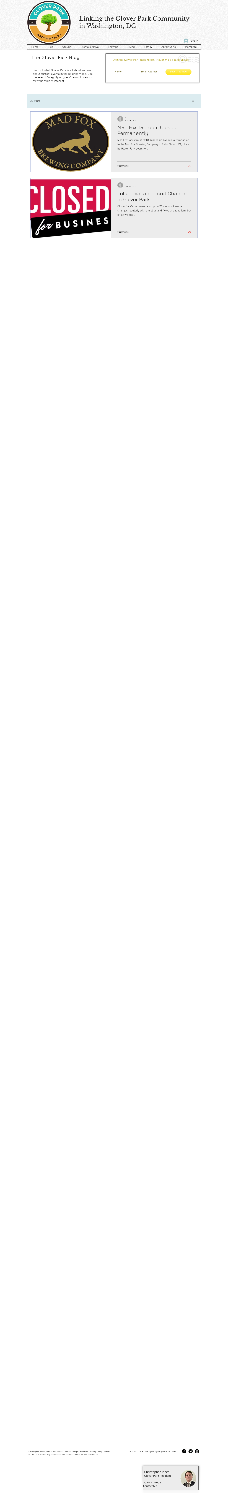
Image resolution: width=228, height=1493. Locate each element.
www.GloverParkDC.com (57, 1452)
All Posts (35, 100)
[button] (193, 101)
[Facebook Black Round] (184, 1451)
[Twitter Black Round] (190, 1451)
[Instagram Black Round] (197, 1451)
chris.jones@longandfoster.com (160, 1451)
